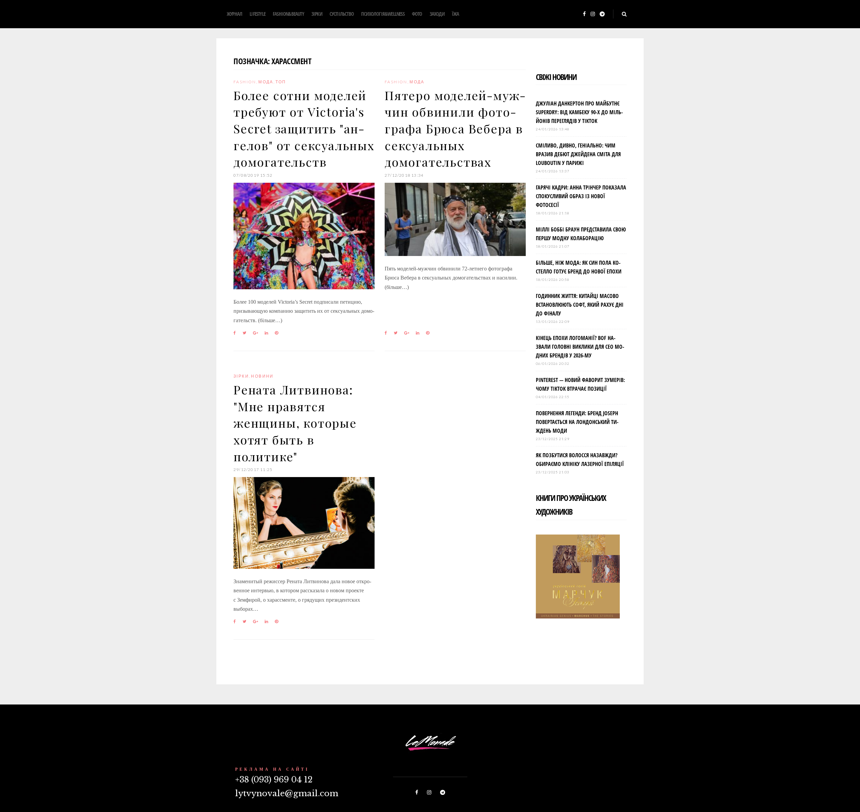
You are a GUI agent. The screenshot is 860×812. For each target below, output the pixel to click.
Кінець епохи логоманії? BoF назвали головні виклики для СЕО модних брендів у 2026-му (580, 346)
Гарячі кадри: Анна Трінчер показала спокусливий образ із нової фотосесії (581, 196)
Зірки (316, 13)
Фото (417, 13)
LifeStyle (257, 13)
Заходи (437, 13)
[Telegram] (602, 14)
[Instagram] (593, 14)
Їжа (455, 13)
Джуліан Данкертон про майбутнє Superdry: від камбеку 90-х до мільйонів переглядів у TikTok (579, 112)
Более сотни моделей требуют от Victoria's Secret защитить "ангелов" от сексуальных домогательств (304, 128)
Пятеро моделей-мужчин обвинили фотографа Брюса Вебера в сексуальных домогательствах (455, 128)
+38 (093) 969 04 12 (273, 779)
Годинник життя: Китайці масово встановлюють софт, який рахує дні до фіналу (580, 304)
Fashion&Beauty (288, 13)
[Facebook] (584, 14)
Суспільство (342, 13)
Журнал (234, 13)
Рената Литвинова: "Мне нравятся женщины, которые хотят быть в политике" (295, 422)
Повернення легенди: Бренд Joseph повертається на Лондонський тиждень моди (577, 422)
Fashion (244, 81)
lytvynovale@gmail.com (286, 793)
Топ (280, 81)
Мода (265, 81)
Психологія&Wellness (382, 13)
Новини (262, 376)
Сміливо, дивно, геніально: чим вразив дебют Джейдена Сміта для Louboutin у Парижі (578, 154)
